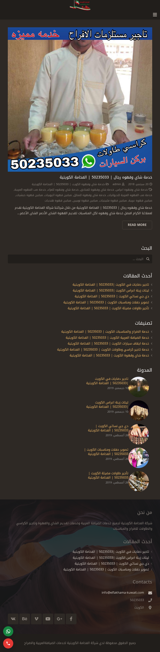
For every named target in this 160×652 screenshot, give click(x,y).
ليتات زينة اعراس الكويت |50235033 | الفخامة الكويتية (111, 290)
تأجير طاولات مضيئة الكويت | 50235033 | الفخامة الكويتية (108, 308)
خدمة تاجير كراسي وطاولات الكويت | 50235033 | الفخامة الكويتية (103, 349)
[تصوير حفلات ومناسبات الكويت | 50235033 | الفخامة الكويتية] (138, 458)
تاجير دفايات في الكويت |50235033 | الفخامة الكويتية (111, 285)
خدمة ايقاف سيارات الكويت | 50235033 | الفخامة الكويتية (108, 343)
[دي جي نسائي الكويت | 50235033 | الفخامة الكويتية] (138, 434)
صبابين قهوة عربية (140, 200)
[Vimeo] (36, 619)
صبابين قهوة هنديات (58, 200)
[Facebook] (71, 619)
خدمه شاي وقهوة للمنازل (90, 195)
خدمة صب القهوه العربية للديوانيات (130, 195)
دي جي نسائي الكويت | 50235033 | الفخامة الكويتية (112, 296)
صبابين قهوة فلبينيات (113, 200)
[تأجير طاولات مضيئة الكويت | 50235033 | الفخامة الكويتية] (138, 481)
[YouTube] (48, 619)
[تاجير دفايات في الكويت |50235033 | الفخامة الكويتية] (138, 387)
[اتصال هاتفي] (8, 643)
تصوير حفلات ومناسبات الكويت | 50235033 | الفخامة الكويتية (106, 302)
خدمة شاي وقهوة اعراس (132, 189)
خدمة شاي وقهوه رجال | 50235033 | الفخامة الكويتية (106, 177)
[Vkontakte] (13, 619)
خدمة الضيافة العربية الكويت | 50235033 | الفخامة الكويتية (107, 338)
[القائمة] (154, 15)
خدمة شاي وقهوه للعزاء (63, 189)
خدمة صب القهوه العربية (30, 189)
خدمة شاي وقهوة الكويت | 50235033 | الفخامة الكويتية (68, 184)
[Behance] (24, 619)
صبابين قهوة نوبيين (85, 200)
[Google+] (59, 619)
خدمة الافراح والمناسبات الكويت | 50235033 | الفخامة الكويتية (105, 332)
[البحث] (147, 259)
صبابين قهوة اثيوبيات (58, 195)
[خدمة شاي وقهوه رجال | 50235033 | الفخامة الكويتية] (80, 99)
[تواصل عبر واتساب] (8, 631)
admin (117, 184)
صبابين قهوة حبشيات (29, 195)
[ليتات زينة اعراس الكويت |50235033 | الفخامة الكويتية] (138, 410)
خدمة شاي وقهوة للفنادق (97, 189)
